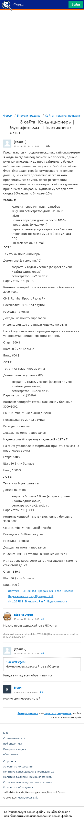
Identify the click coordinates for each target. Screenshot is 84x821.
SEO (5, 733)
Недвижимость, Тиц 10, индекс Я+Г (30, 596)
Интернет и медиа (14, 749)
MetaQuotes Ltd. (28, 797)
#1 (42, 619)
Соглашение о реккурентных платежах (27, 782)
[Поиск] (64, 6)
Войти (76, 4)
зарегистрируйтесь (57, 713)
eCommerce (10, 754)
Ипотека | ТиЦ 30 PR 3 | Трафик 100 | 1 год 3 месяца (41, 591)
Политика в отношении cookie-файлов (27, 777)
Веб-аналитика (12, 743)
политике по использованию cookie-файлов (42, 816)
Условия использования (18, 766)
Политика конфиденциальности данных (28, 771)
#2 (42, 653)
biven (18, 688)
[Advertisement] (42, 20)
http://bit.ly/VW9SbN (35, 633)
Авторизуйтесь (28, 713)
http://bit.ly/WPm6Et (14, 637)
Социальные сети (14, 738)
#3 (41, 692)
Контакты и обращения (18, 787)
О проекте (9, 761)
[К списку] (11, 122)
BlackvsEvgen (23, 615)
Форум (7, 115)
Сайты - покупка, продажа (62, 115)
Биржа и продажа (28, 115)
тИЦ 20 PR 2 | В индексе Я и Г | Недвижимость (37, 601)
